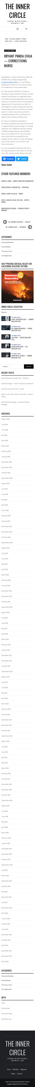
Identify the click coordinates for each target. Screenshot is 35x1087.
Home (9, 1069)
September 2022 (7, 671)
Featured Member (10, 50)
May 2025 (4, 500)
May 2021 (4, 757)
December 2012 (6, 951)
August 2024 (5, 548)
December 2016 (6, 908)
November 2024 (6, 532)
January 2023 (5, 650)
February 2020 (6, 838)
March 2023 (5, 639)
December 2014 (6, 935)
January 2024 (5, 586)
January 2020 (5, 843)
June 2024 (4, 559)
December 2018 (6, 881)
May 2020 (4, 822)
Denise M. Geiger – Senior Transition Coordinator (17, 181)
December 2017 (6, 897)
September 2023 (7, 607)
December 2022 (6, 655)
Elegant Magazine (13, 1084)
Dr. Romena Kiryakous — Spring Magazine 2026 (21, 329)
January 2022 (5, 714)
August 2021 (5, 741)
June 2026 (4, 430)
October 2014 (5, 940)
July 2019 (4, 870)
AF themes (24, 1084)
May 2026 (4, 435)
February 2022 (6, 709)
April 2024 (4, 569)
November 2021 (6, 725)
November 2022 (6, 661)
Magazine (23, 1069)
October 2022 (5, 666)
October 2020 (5, 795)
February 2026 (6, 451)
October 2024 (5, 537)
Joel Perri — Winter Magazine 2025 (21, 338)
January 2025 (5, 521)
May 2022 (4, 693)
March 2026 (5, 446)
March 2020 (5, 833)
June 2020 (4, 816)
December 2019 (6, 849)
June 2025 (4, 494)
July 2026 (4, 424)
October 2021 (5, 730)
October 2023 (5, 602)
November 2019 (6, 854)
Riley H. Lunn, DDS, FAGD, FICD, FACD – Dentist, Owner (15, 201)
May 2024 (4, 564)
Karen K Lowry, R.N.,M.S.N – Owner (12, 194)
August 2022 (5, 677)
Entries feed (5, 1008)
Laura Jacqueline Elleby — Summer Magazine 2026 (22, 320)
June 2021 (4, 752)
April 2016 (4, 913)
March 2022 (5, 704)
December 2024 (6, 526)
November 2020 (6, 790)
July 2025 (4, 489)
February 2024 (6, 580)
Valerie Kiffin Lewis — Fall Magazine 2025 (19, 348)
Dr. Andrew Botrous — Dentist (19, 222)
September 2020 (7, 800)
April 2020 (4, 827)
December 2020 (6, 784)
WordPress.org (6, 1019)
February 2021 (6, 773)
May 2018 (4, 892)
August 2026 (5, 419)
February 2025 (6, 516)
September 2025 (7, 478)
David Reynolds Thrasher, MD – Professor (15, 187)
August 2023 (5, 612)
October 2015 (5, 924)
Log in (3, 1003)
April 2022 (4, 698)
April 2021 (4, 763)
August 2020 (5, 806)
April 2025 (4, 505)
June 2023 (4, 623)
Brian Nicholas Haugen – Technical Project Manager (15, 209)
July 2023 (4, 618)
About (13, 1074)
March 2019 (5, 876)
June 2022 (4, 688)
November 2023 (6, 596)
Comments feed (6, 1014)
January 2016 (5, 919)
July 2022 (4, 682)
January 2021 (5, 779)
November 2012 (6, 956)
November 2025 (6, 467)
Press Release (6, 247)
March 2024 (5, 575)
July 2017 (4, 902)
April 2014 (4, 945)
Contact (19, 1074)
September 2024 (7, 543)
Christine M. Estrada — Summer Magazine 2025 (21, 357)
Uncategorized (6, 256)
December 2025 (6, 462)
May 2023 (4, 628)
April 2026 (4, 440)
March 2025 (5, 510)
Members (16, 1069)
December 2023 (6, 591)
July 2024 (4, 553)
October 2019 (5, 859)
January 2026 (5, 457)
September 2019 (7, 865)
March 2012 (5, 961)
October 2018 (5, 886)
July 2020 (4, 811)
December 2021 (6, 720)
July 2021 (4, 747)
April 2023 (4, 634)
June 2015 (4, 929)
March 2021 (5, 768)
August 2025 (5, 483)
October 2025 (5, 473)
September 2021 (7, 736)
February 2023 (6, 645)
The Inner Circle (17, 10)
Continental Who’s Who (9, 82)
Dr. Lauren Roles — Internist (16, 227)
